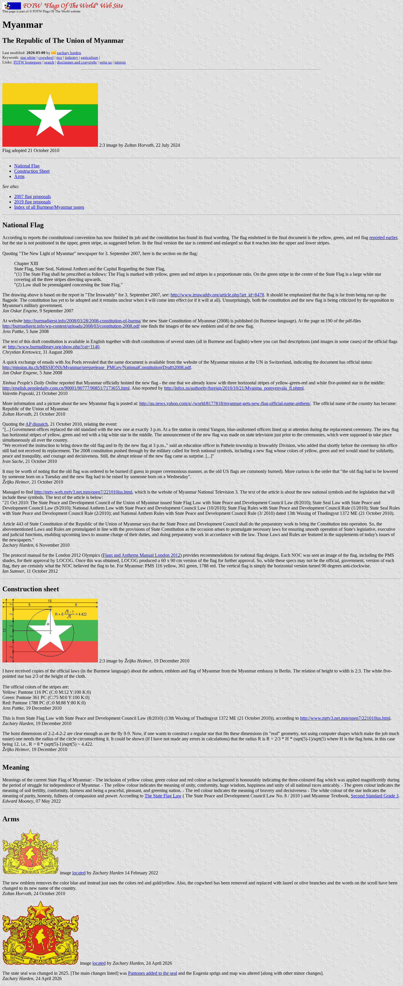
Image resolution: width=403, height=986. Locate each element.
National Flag (27, 165)
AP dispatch (36, 424)
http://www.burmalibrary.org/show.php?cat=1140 (53, 346)
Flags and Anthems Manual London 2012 (141, 555)
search (49, 62)
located (79, 872)
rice (59, 57)
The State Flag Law (163, 795)
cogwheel (46, 57)
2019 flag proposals (32, 201)
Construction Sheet (32, 171)
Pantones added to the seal (152, 973)
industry (71, 57)
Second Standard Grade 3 (375, 795)
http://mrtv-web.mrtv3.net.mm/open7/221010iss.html (83, 491)
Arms (19, 176)
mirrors (120, 62)
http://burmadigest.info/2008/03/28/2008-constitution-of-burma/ (82, 320)
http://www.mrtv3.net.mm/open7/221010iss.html (345, 718)
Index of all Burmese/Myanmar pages (49, 207)
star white (28, 57)
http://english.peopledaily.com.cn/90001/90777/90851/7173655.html (66, 388)
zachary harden (69, 52)
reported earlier (383, 237)
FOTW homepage (28, 62)
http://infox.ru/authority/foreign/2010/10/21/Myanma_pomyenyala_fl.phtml (234, 388)
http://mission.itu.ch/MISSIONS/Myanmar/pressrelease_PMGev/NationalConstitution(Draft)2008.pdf (96, 367)
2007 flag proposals (32, 196)
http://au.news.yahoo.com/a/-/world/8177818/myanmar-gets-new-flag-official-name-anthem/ (224, 403)
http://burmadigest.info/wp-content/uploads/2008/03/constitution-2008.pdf (71, 326)
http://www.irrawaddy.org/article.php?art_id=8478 (217, 294)
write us (105, 62)
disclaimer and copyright (77, 62)
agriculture (89, 57)
